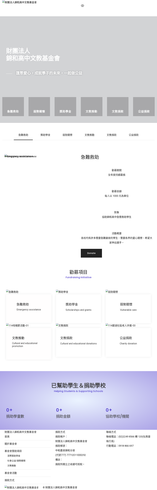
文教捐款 (112, 135)
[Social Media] (120, 488)
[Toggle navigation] (82, 6)
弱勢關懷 (67, 135)
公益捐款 (134, 135)
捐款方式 (9, 480)
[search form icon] (119, 13)
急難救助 (23, 135)
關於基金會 (11, 443)
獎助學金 (45, 135)
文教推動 (89, 135)
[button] (91, 253)
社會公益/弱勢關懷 (16, 460)
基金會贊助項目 (13, 451)
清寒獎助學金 (13, 456)
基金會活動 (11, 473)
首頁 (7, 436)
